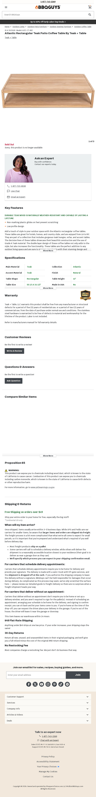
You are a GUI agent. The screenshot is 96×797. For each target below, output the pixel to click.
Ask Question (13, 381)
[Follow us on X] (35, 684)
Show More (48, 251)
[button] (48, 697)
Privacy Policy (48, 756)
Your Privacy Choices (46, 766)
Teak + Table (10, 37)
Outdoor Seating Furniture (60, 26)
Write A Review (14, 351)
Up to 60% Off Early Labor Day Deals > (48, 22)
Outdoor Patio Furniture (37, 26)
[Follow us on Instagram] (48, 684)
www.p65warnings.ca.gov (42, 487)
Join (77, 675)
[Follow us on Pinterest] (54, 684)
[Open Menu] (6, 7)
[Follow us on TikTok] (60, 684)
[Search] (90, 14)
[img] (48, 91)
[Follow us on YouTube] (41, 684)
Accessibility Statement (48, 761)
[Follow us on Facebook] (28, 684)
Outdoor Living (18, 26)
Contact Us (48, 776)
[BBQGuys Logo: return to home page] (48, 7)
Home (7, 26)
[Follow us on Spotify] (67, 684)
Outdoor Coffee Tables (83, 26)
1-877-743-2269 (48, 1)
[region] (48, 93)
